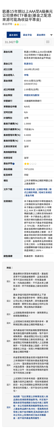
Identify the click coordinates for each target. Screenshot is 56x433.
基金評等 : (8, 24)
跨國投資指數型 (31, 95)
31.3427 (10, 42)
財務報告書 (29, 189)
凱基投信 (28, 63)
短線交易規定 (45, 192)
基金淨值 (27, 34)
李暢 (26, 74)
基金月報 (29, 195)
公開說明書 (42, 189)
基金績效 (41, 34)
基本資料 (13, 34)
